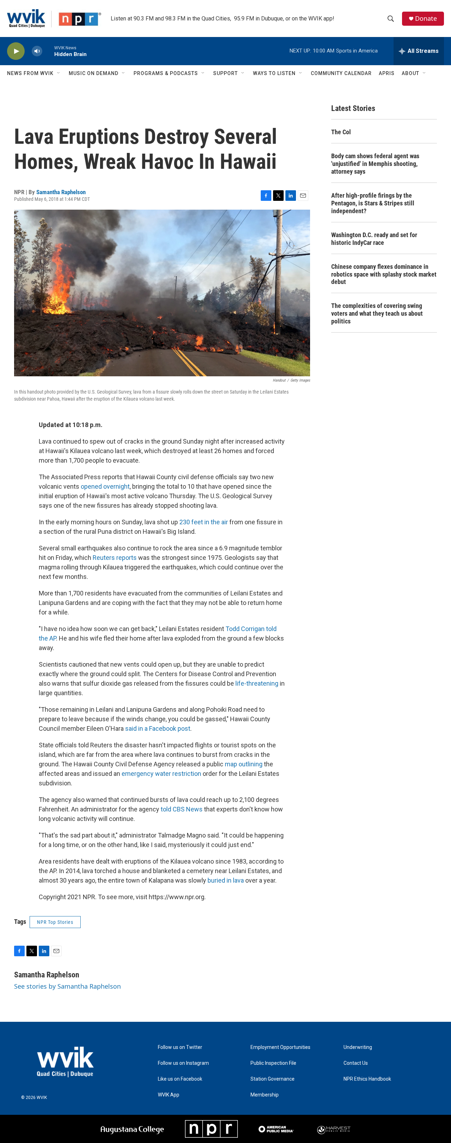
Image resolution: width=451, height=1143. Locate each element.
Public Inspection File (273, 1063)
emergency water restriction (161, 773)
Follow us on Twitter (180, 1047)
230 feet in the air (203, 522)
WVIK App (168, 1095)
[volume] (37, 51)
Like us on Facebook (180, 1079)
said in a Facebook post (157, 728)
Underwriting (358, 1047)
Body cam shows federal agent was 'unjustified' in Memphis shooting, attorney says (375, 163)
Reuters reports (115, 557)
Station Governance (273, 1079)
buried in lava (226, 880)
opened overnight (105, 486)
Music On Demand (93, 73)
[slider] (48, 51)
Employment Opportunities (280, 1047)
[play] (15, 51)
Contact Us (356, 1063)
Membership (265, 1095)
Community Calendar (341, 73)
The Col (341, 132)
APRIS (387, 73)
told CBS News (182, 809)
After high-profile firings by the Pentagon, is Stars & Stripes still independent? (372, 203)
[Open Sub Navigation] (59, 73)
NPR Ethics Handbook (367, 1079)
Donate (426, 18)
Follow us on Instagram (183, 1063)
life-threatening (256, 683)
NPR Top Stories (55, 922)
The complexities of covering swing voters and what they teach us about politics (377, 313)
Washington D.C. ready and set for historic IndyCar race (374, 238)
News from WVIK (30, 73)
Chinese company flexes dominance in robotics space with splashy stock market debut (384, 274)
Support (225, 73)
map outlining (243, 764)
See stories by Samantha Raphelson (67, 986)
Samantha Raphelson (61, 192)
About (410, 73)
